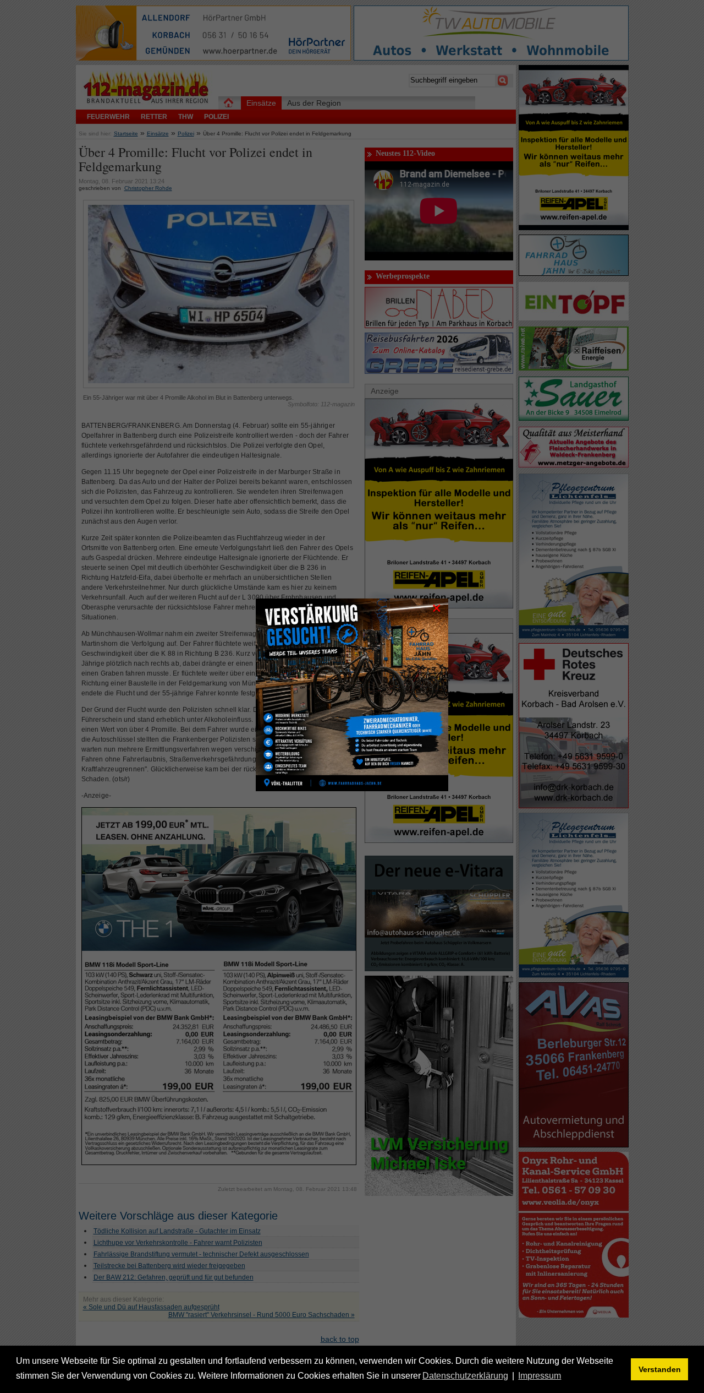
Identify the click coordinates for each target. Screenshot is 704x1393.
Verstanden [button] (660, 1369)
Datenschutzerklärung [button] (465, 1375)
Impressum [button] (539, 1375)
